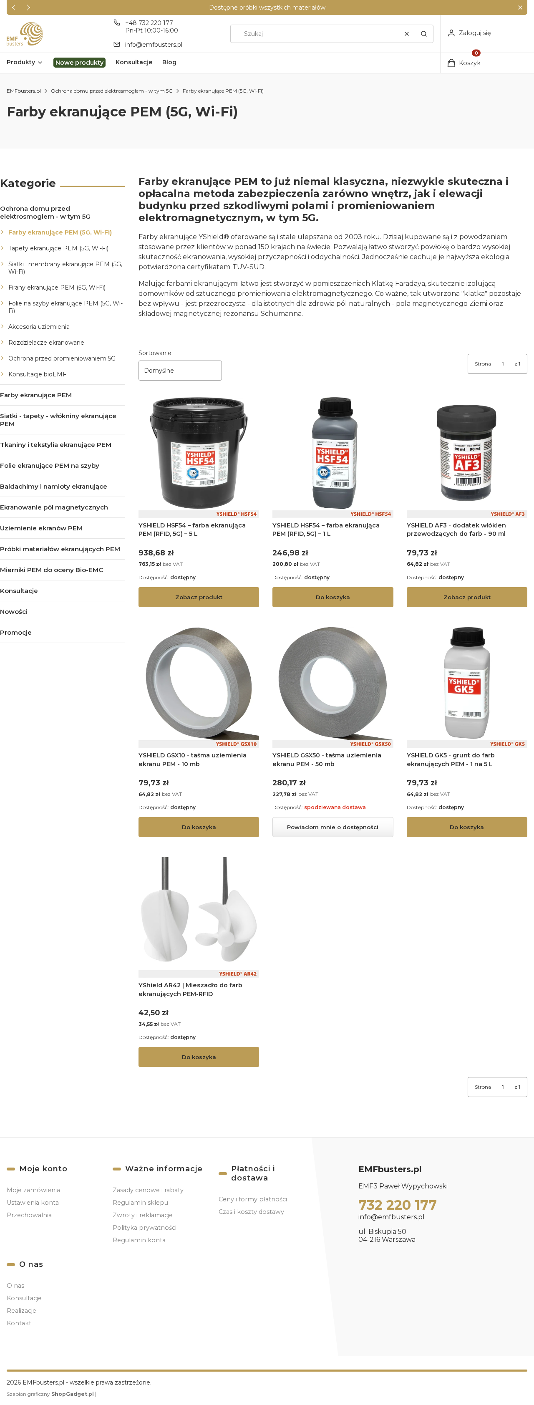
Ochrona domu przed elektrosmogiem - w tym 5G (112, 91)
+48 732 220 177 (149, 23)
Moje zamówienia (33, 1190)
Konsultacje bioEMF (37, 374)
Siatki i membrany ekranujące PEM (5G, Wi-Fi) (65, 267)
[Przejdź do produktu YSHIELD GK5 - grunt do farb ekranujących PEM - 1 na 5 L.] (467, 687)
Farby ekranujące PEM (36, 395)
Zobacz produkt (198, 597)
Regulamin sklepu (140, 1202)
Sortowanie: (156, 353)
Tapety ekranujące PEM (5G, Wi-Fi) (58, 248)
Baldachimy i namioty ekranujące (53, 486)
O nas (15, 1285)
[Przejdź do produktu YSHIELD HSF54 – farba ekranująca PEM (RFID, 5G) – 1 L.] (332, 457)
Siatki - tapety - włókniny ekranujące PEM (58, 420)
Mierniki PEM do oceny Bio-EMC (51, 570)
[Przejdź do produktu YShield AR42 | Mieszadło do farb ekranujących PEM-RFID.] (199, 917)
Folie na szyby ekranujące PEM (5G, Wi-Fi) (65, 307)
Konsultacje (19, 591)
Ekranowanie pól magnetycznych (54, 507)
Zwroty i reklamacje (143, 1215)
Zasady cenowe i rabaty (148, 1190)
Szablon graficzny (50, 1394)
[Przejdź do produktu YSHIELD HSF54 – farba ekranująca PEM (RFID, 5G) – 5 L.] (199, 457)
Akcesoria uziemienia (39, 326)
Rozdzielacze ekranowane (46, 342)
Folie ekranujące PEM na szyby (49, 465)
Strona (483, 364)
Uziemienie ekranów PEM (41, 528)
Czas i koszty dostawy (251, 1212)
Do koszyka (333, 597)
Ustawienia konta (33, 1202)
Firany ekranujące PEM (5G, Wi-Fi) (57, 287)
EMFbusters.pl (24, 91)
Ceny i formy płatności (253, 1199)
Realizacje (21, 1310)
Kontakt (19, 1323)
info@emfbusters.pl (153, 44)
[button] (520, 7)
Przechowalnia (29, 1215)
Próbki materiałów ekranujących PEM (60, 549)
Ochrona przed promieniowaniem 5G (62, 358)
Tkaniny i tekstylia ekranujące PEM (55, 445)
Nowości (14, 611)
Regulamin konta (139, 1240)
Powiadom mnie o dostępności (332, 827)
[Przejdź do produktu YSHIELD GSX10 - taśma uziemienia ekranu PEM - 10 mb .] (199, 687)
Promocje (16, 632)
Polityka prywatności (144, 1227)
